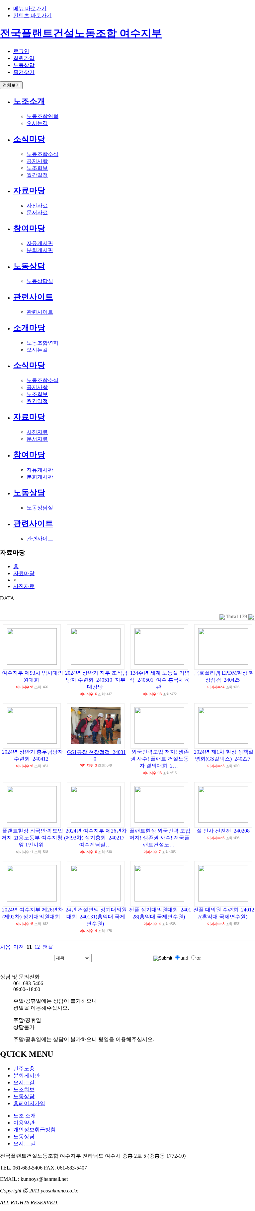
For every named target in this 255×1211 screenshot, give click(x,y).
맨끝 (47, 947)
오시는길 (37, 123)
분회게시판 (40, 250)
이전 (18, 947)
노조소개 (29, 101)
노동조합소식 (42, 154)
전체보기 (11, 85)
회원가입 (24, 58)
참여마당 (29, 228)
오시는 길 (24, 1143)
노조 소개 (24, 1115)
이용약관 (24, 1122)
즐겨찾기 (24, 72)
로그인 (21, 51)
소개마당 (29, 327)
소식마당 (29, 139)
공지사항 (37, 161)
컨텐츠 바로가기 (32, 15)
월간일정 (37, 175)
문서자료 (37, 212)
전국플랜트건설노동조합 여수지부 (81, 33)
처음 (5, 947)
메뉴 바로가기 (29, 8)
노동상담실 (40, 281)
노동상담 (24, 65)
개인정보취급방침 (34, 1129)
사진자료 (37, 205)
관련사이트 (33, 297)
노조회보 (37, 168)
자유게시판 (40, 243)
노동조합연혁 (42, 116)
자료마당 (29, 190)
